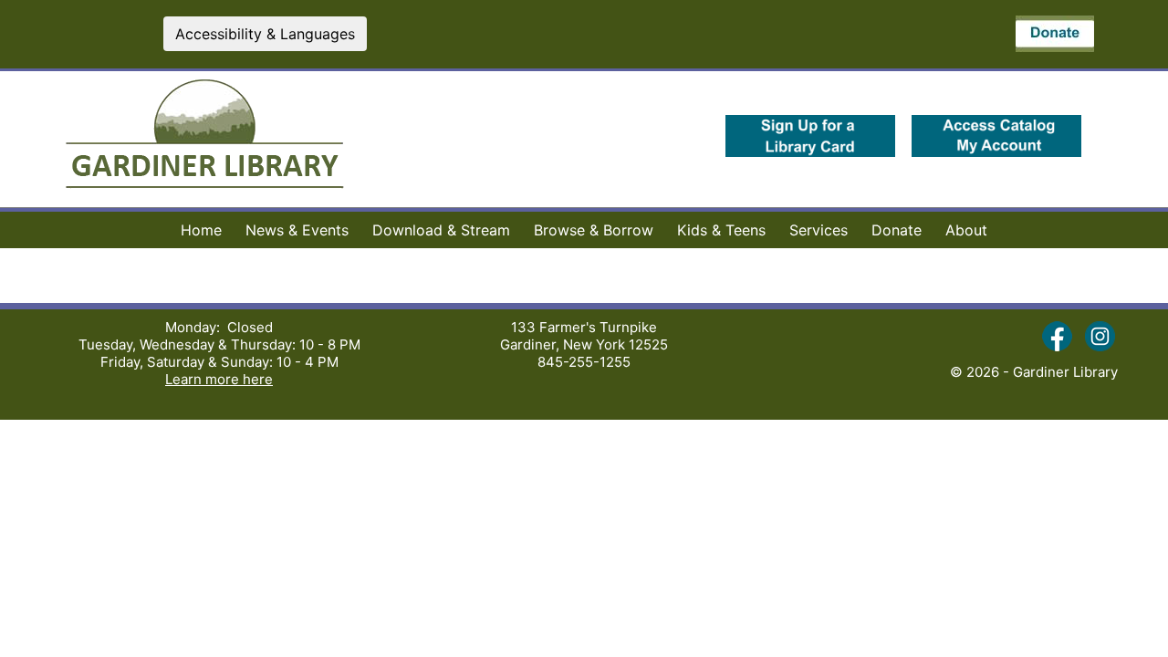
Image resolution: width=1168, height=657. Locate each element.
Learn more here (219, 379)
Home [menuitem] (201, 230)
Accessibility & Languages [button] (265, 34)
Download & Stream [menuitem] (441, 230)
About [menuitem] (966, 230)
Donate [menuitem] (896, 230)
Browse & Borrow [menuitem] (593, 230)
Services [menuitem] (818, 230)
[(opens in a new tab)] (810, 154)
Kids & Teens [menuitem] (721, 230)
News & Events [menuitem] (297, 230)
